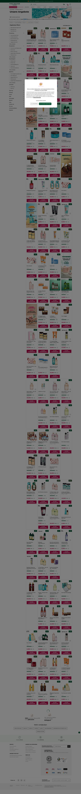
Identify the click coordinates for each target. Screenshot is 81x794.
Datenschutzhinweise (37, 97)
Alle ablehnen (34, 103)
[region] (41, 93)
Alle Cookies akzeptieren (45, 103)
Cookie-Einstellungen (41, 100)
